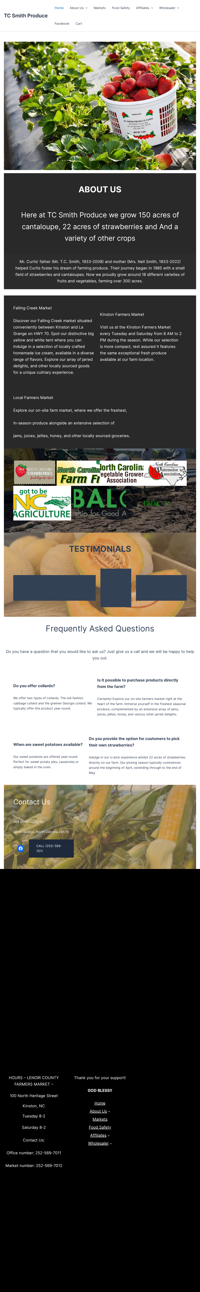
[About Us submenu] (109, 1111)
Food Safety (121, 8)
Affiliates (142, 8)
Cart (79, 23)
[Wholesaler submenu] (111, 1143)
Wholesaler (167, 8)
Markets (100, 8)
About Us (77, 8)
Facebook (62, 23)
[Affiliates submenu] (108, 1135)
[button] (86, 8)
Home (59, 8)
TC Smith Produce (26, 16)
